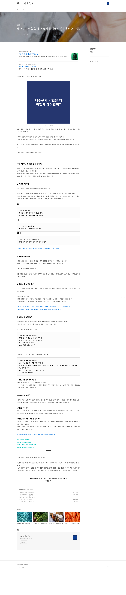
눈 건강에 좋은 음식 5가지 (23, 440)
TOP (108, 565)
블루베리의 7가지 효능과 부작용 (25, 447)
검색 (104, 3)
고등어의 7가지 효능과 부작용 (26, 495)
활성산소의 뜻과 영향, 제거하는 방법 (26, 445)
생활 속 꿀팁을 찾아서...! (26, 538)
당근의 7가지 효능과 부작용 (25, 501)
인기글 (96, 61)
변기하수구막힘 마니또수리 (27, 67)
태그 (24, 9)
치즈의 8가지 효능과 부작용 (25, 499)
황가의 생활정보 (25, 3)
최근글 (91, 61)
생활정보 (21, 489)
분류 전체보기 (93, 49)
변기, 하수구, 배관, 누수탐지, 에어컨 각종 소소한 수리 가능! (36, 69)
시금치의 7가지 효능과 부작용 (25, 442)
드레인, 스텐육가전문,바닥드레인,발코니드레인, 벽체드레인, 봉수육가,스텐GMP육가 (43, 56)
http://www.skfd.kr (24, 51)
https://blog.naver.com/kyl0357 (27, 64)
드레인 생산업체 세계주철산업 (28, 54)
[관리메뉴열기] (123, 297)
